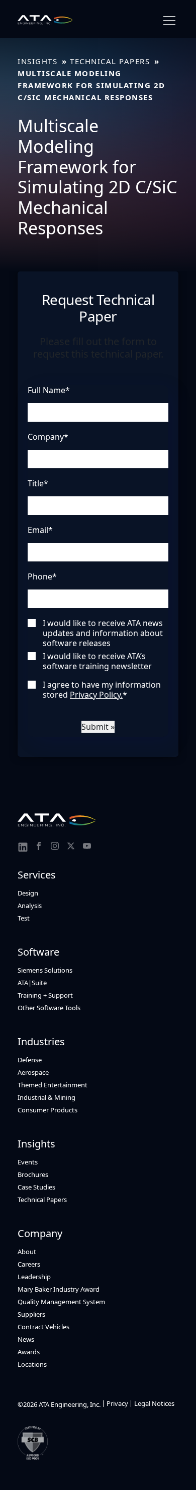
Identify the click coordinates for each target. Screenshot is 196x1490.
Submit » (98, 726)
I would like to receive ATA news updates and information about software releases (103, 633)
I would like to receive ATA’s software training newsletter (97, 661)
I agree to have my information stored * (102, 690)
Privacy (117, 1403)
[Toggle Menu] (169, 21)
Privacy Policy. (96, 694)
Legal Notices (154, 1403)
